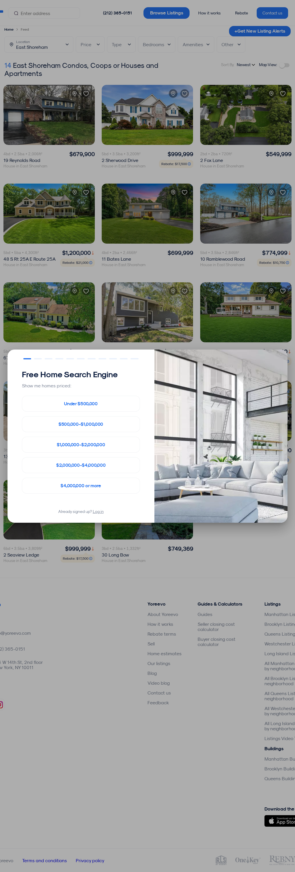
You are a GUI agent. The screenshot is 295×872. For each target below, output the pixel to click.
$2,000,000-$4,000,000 (80, 465)
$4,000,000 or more (80, 486)
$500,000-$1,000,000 (80, 424)
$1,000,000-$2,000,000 (81, 445)
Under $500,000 (81, 404)
